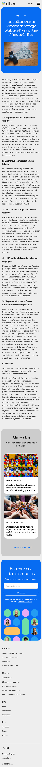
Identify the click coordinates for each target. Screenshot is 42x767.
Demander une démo (10, 666)
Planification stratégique (11, 690)
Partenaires (6, 715)
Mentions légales (8, 754)
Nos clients (6, 661)
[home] (9, 3)
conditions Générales (25, 602)
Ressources (6, 711)
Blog (4, 706)
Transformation (7, 678)
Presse (4, 731)
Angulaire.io (6, 758)
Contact (5, 735)
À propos (5, 727)
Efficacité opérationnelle (11, 682)
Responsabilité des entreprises (13, 694)
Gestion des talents (9, 686)
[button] (31, 3)
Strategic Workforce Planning (13, 653)
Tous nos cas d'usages (10, 657)
